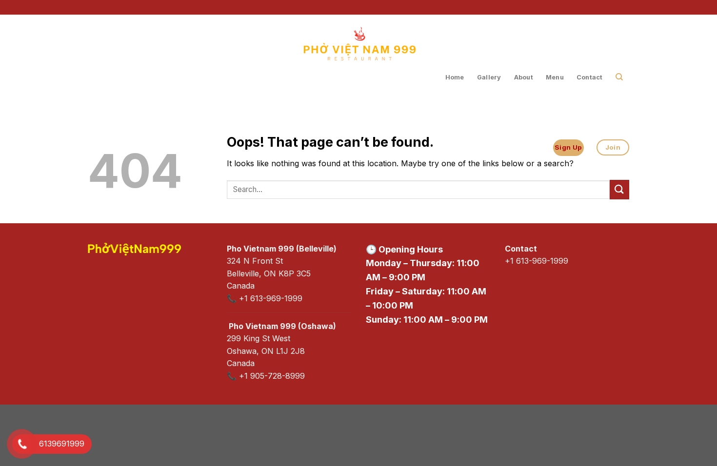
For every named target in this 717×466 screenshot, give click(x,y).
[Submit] (619, 189)
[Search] (619, 77)
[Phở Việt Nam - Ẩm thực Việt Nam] (358, 59)
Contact (590, 77)
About (523, 77)
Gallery (489, 77)
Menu (555, 77)
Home (454, 77)
